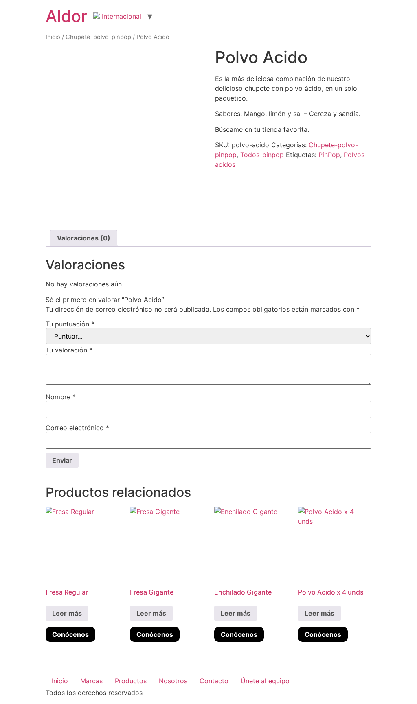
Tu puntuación (70, 324)
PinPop (329, 155)
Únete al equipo (265, 681)
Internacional (120, 16)
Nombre (61, 397)
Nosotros (173, 681)
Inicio (53, 37)
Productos (131, 681)
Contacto (214, 681)
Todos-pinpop (262, 155)
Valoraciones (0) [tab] (83, 238)
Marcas (91, 681)
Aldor (66, 16)
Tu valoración (69, 350)
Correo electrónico (77, 427)
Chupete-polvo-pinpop (98, 37)
